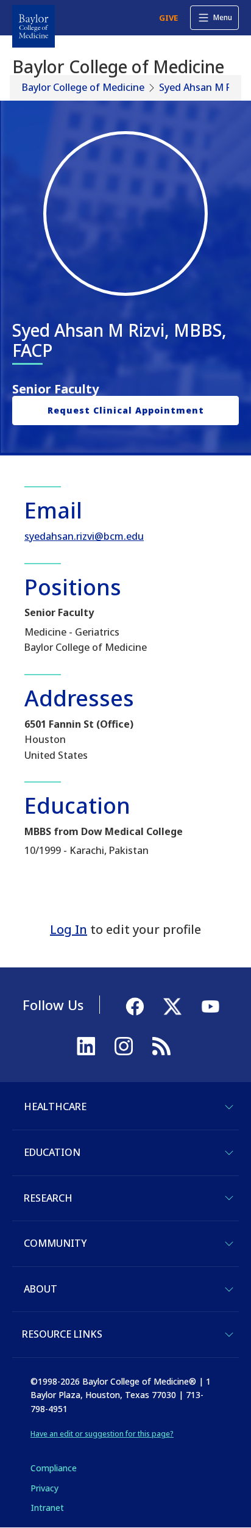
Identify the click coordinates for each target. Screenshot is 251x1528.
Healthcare (55, 1106)
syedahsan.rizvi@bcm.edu (84, 536)
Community (55, 1243)
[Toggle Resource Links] (229, 1334)
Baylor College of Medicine (83, 87)
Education (52, 1152)
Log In (68, 929)
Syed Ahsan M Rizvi (203, 87)
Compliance (53, 1468)
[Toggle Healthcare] (229, 1107)
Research (48, 1198)
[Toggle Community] (229, 1244)
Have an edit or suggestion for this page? (102, 1434)
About (40, 1289)
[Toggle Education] (229, 1153)
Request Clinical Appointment (126, 410)
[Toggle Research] (229, 1198)
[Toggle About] (229, 1289)
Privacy (44, 1488)
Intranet (47, 1507)
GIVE (168, 17)
